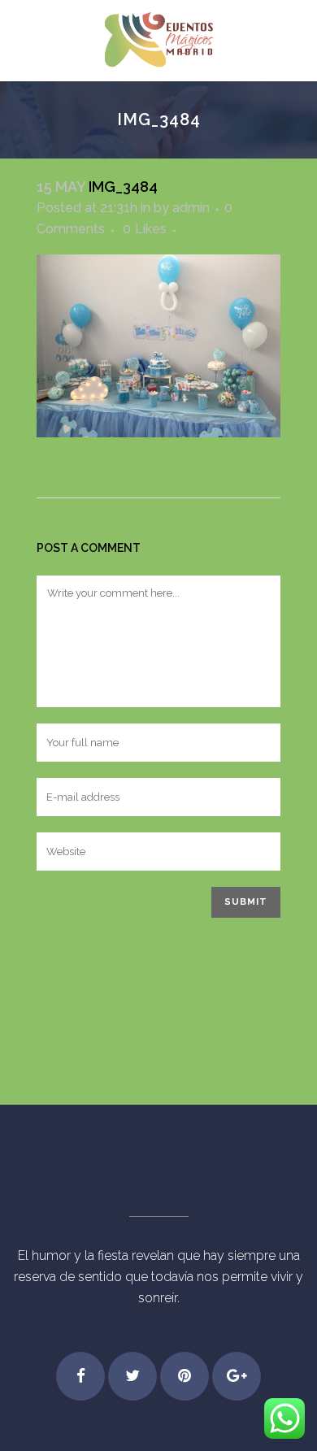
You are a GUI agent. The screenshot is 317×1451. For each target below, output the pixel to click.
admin (191, 207)
